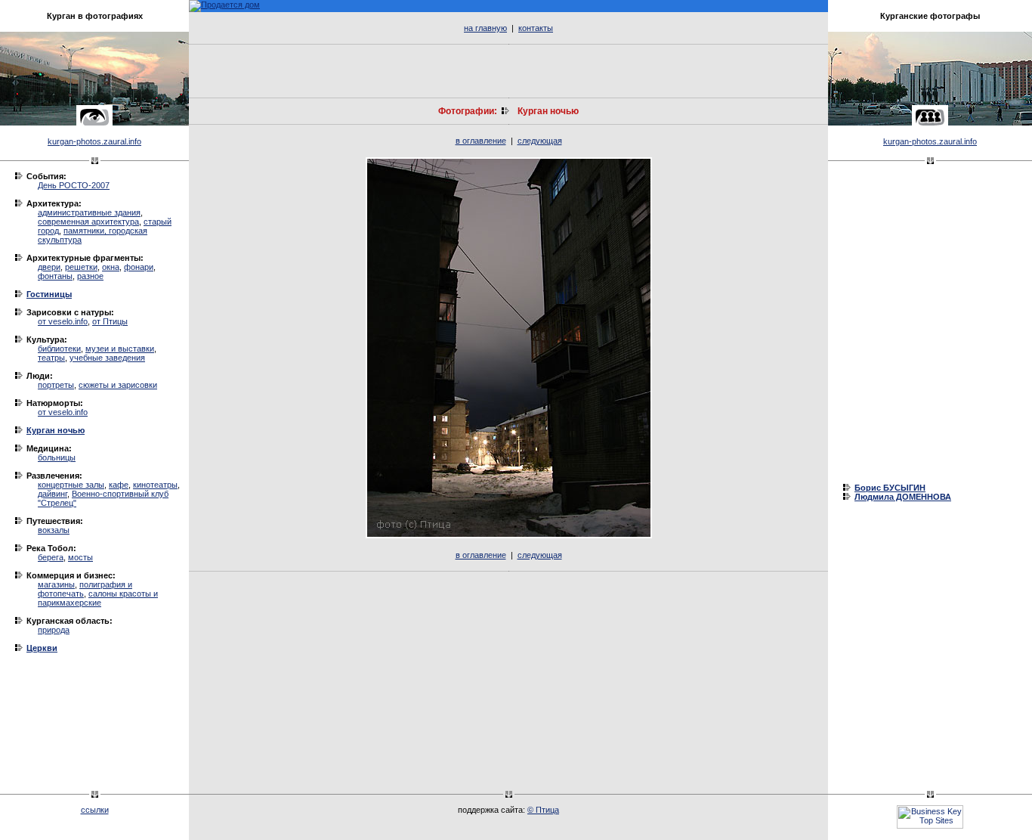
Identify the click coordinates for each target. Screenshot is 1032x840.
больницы (57, 457)
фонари (138, 266)
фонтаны (55, 276)
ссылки (95, 809)
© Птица (543, 809)
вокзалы (54, 530)
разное (90, 276)
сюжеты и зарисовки (118, 384)
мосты (80, 557)
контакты (535, 28)
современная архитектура (88, 221)
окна (110, 266)
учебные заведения (107, 357)
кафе (118, 484)
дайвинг (52, 493)
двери (49, 266)
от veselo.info (63, 321)
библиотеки (59, 348)
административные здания (89, 212)
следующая (540, 140)
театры (51, 357)
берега (50, 557)
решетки (81, 266)
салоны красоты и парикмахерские (98, 598)
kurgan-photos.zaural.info (94, 141)
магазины (56, 584)
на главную (485, 28)
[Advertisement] (508, 71)
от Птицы (110, 321)
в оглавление (481, 140)
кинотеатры (155, 484)
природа (54, 629)
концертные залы (71, 484)
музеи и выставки (119, 348)
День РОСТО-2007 (74, 185)
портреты (56, 384)
